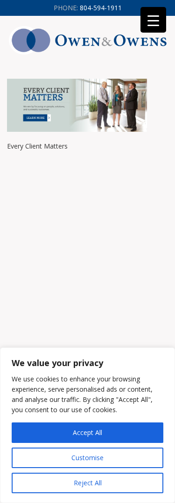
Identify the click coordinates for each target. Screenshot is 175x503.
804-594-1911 (88, 7)
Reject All (88, 482)
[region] (87, 425)
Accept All (87, 432)
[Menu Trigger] (153, 20)
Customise (87, 457)
